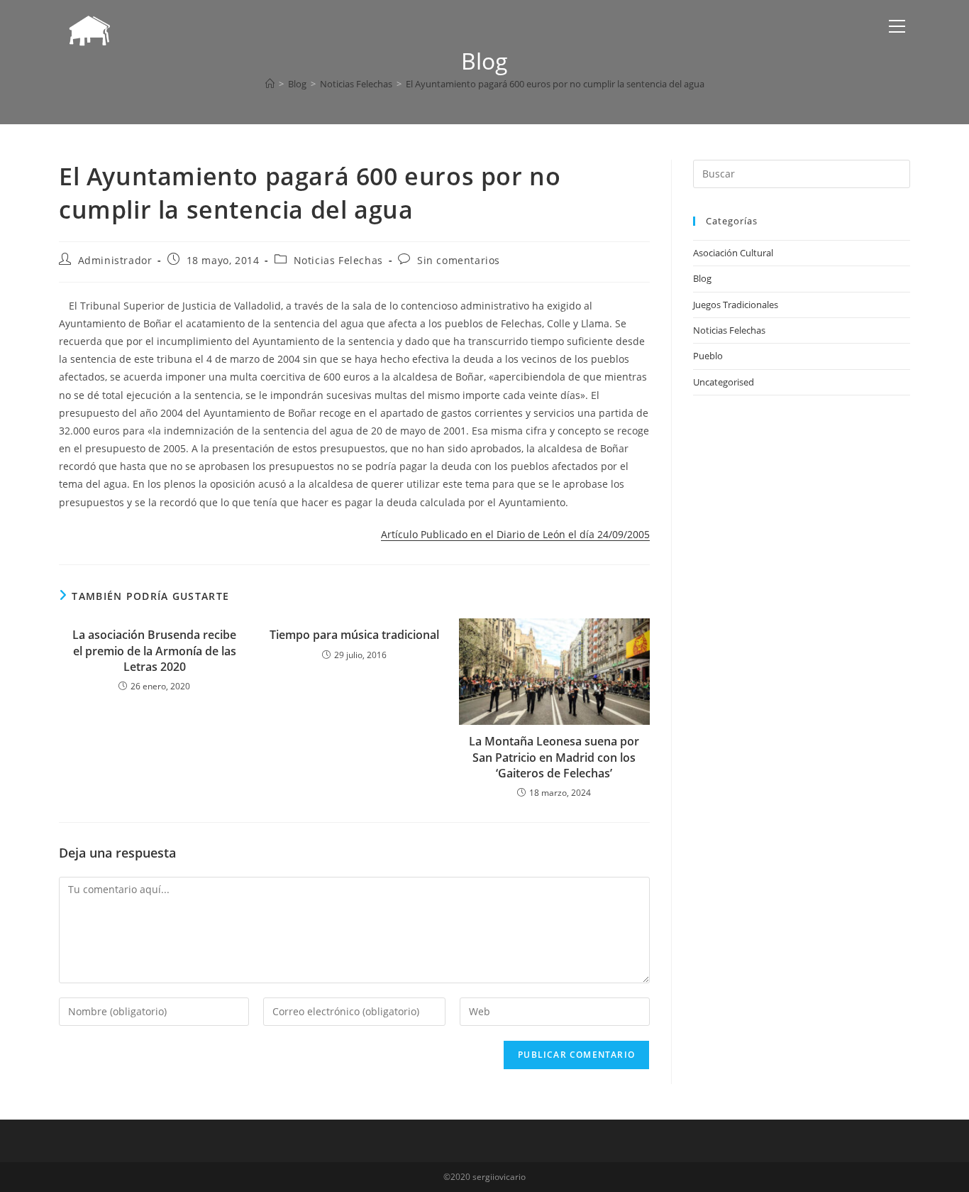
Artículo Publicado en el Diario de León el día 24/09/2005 (515, 534)
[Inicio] (270, 83)
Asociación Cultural (733, 252)
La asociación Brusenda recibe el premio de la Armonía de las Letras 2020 (154, 650)
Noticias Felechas (338, 260)
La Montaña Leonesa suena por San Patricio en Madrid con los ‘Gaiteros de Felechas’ (554, 757)
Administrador (115, 260)
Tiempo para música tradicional (354, 635)
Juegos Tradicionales (735, 304)
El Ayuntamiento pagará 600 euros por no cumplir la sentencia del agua (555, 83)
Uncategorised (723, 382)
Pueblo (708, 355)
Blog (702, 278)
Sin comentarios (458, 260)
